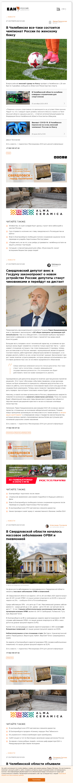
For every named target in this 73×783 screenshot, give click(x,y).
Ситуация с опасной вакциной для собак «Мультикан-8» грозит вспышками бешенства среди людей (34, 249)
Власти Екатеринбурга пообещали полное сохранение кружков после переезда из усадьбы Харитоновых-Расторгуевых (37, 238)
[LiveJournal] (66, 157)
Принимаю (36, 780)
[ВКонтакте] (55, 157)
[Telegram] (60, 157)
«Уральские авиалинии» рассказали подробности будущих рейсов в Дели (36, 498)
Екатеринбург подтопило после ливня (24, 493)
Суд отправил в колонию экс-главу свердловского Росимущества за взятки (36, 232)
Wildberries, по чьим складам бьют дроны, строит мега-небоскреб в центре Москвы (36, 227)
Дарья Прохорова (60, 21)
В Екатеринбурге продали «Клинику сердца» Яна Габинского (33, 731)
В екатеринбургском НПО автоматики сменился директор (32, 508)
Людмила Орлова (60, 757)
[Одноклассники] (58, 157)
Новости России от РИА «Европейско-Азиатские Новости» (13, 9)
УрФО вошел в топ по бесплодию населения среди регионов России (36, 738)
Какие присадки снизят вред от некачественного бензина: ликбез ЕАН (37, 511)
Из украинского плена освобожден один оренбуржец (30, 735)
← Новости (10, 17)
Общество (17, 432)
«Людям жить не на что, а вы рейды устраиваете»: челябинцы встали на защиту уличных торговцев (37, 244)
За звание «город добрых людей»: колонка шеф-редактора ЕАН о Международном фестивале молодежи (35, 742)
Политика (10, 432)
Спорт (8, 153)
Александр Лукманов (58, 525)
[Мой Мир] (63, 157)
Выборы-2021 (26, 432)
